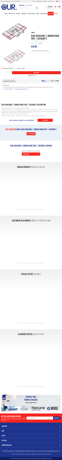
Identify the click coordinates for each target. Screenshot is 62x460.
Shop (3, 431)
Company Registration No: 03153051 (45, 458)
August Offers (50, 13)
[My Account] (45, 7)
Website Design (34, 458)
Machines (5, 13)
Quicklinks (4, 426)
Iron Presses (18, 13)
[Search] (37, 8)
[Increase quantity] (10, 72)
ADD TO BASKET (36, 72)
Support (44, 1)
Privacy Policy (4, 420)
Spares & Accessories (31, 13)
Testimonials (38, 1)
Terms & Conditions (14, 458)
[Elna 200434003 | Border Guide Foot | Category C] (14, 31)
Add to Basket (45, 120)
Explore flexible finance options (9, 81)
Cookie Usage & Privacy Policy (24, 458)
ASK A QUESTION (32, 133)
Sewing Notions (24, 13)
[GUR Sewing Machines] (9, 7)
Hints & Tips (50, 1)
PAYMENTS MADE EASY (7, 445)
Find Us (3, 435)
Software (37, 13)
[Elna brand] (33, 32)
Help (34, 1)
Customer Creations (43, 13)
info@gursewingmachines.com (21, 88)
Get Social (4, 440)
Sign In (49, 7)
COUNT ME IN (56, 418)
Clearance (56, 13)
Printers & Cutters (11, 13)
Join (52, 7)
